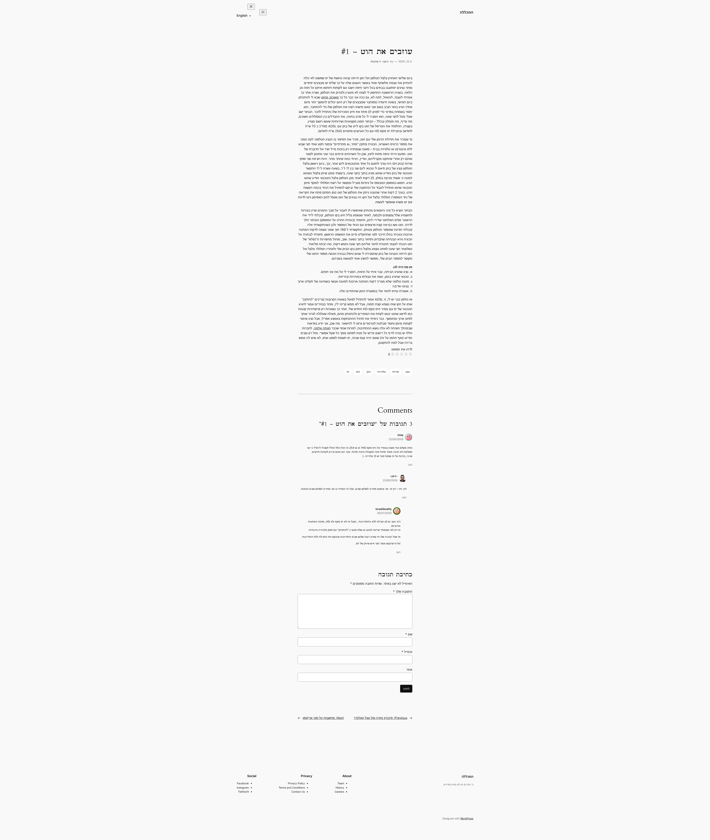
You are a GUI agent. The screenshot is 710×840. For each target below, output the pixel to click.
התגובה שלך (402, 591)
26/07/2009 (384, 513)
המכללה (466, 12)
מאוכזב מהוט (330, 97)
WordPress (466, 818)
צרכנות (374, 61)
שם (408, 634)
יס (348, 371)
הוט (358, 371)
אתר (409, 669)
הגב (410, 464)
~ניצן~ (385, 61)
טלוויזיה (381, 371)
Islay (400, 434)
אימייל (407, 652)
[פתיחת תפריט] (263, 12)
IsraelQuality (384, 508)
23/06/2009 (396, 439)
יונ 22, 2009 (405, 61)
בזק (369, 371)
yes (407, 371)
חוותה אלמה (322, 328)
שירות (395, 371)
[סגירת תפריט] (251, 7)
